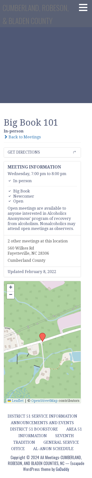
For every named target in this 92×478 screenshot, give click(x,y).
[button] (85, 7)
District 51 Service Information (42, 416)
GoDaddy (62, 469)
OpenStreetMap (44, 401)
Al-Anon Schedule (53, 448)
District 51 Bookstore (34, 429)
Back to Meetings (24, 137)
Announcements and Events (42, 422)
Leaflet (17, 401)
